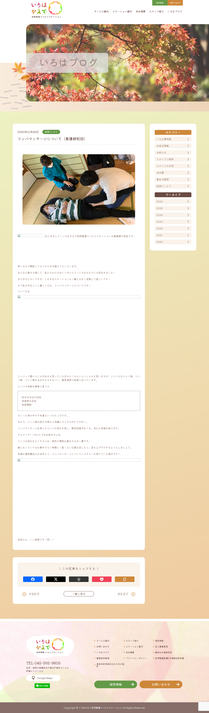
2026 (160, 201)
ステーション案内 (122, 11)
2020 (160, 242)
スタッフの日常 (165, 166)
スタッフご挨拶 (165, 159)
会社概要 (141, 11)
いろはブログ (175, 11)
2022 (160, 228)
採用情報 (160, 2)
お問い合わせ (102, 646)
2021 (159, 235)
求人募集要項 (161, 646)
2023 (160, 221)
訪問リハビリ (164, 186)
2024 (160, 215)
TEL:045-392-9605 (43, 663)
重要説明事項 (102, 658)
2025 (160, 208)
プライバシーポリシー (136, 658)
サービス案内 (101, 11)
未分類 (160, 172)
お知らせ (161, 152)
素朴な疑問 (163, 179)
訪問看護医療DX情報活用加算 (169, 658)
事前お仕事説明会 (163, 652)
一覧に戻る (79, 594)
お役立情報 (163, 146)
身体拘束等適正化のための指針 (110, 665)
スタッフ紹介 (156, 11)
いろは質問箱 (164, 139)
